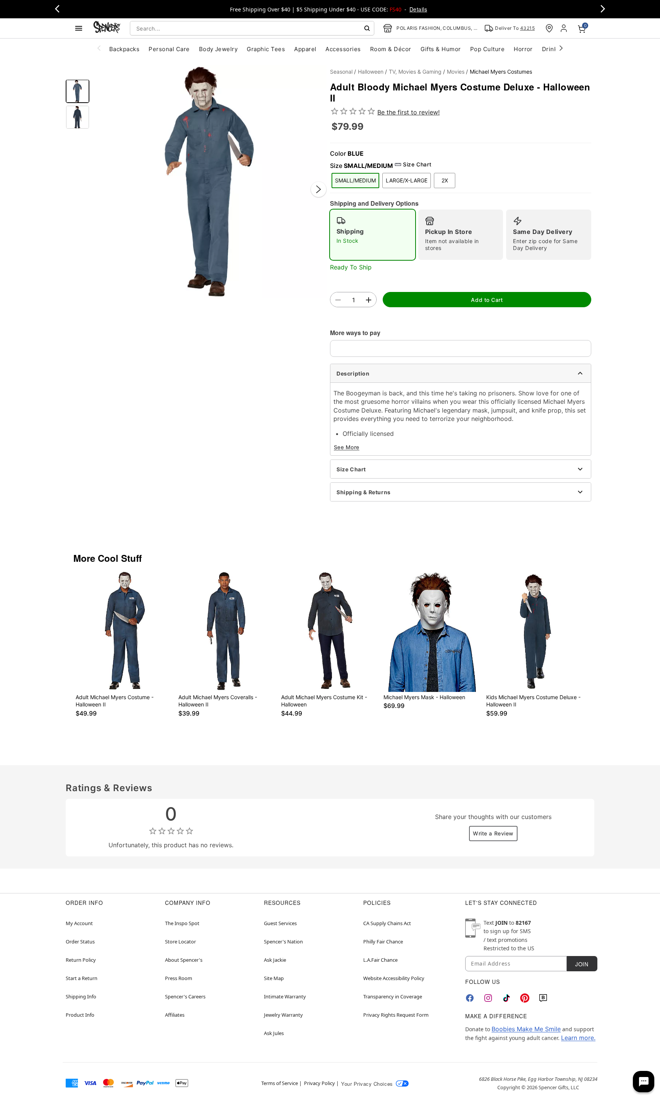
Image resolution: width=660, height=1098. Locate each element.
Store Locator (180, 941)
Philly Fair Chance (383, 941)
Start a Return (81, 978)
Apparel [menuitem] (305, 49)
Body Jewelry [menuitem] (218, 49)
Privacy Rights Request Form (396, 1014)
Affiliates (174, 1014)
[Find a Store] (549, 28)
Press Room (178, 978)
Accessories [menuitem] (343, 49)
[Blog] (543, 998)
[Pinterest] (524, 998)
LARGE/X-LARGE (406, 180)
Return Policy (81, 959)
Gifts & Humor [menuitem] (441, 49)
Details (418, 9)
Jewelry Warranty (283, 1014)
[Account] (564, 28)
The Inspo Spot (182, 923)
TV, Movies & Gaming (415, 71)
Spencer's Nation (283, 941)
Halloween (370, 71)
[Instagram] (488, 998)
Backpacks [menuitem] (124, 49)
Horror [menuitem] (523, 49)
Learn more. (578, 1038)
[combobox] (252, 28)
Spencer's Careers (185, 996)
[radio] (372, 235)
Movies (455, 71)
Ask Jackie (275, 959)
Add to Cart (487, 300)
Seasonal (341, 71)
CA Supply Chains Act (387, 923)
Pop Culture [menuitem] (487, 49)
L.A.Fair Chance (380, 959)
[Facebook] (469, 998)
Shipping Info (81, 996)
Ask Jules (274, 1033)
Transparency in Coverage (392, 996)
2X (445, 180)
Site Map (274, 978)
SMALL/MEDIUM (355, 180)
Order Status (80, 941)
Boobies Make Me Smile (526, 1029)
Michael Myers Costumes (501, 71)
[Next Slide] (318, 189)
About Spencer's (183, 959)
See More (346, 447)
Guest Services (280, 923)
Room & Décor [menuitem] (390, 49)
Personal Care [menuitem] (169, 49)
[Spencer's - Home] (107, 28)
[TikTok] (506, 998)
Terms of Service (279, 1083)
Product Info (80, 1014)
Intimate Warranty (285, 996)
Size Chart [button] (417, 164)
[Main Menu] (79, 28)
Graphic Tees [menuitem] (266, 49)
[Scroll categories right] (561, 48)
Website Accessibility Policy (393, 978)
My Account (79, 923)
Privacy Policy (319, 1083)
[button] (209, 181)
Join (581, 964)
